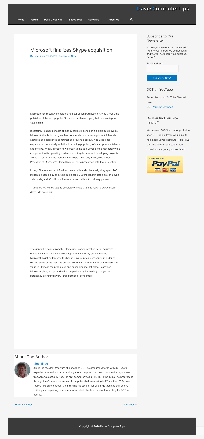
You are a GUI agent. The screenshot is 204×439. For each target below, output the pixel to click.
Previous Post (24, 404)
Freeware (64, 56)
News (74, 56)
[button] (131, 20)
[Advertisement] (75, 85)
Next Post (130, 404)
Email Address (156, 63)
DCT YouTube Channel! (160, 106)
